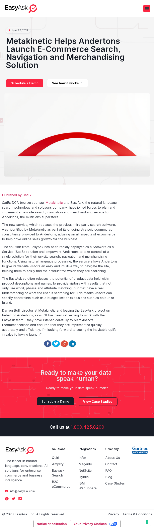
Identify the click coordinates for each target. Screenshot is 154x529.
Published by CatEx (16, 195)
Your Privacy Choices (90, 524)
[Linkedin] (20, 499)
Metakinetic (54, 203)
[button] (146, 8)
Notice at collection (52, 524)
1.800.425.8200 (87, 427)
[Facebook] (7, 499)
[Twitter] (13, 499)
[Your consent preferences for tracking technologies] (147, 522)
